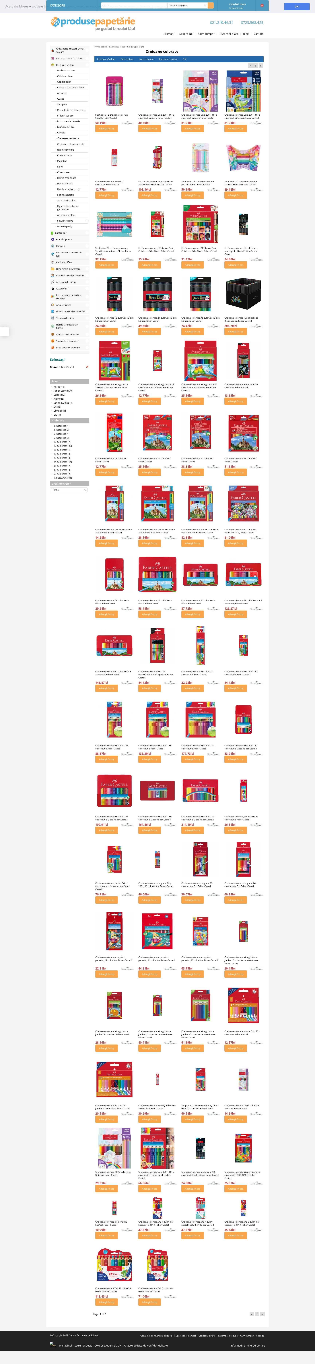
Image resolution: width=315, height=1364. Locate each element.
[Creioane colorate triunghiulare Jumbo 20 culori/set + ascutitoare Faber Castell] (157, 1005)
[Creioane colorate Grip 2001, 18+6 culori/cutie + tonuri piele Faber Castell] (157, 1148)
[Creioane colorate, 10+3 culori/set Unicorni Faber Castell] (243, 1080)
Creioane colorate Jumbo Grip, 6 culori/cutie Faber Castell (241, 818)
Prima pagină (100, 46)
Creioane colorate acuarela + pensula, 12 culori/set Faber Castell (113, 959)
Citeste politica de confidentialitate (146, 1345)
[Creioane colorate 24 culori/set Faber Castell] (157, 432)
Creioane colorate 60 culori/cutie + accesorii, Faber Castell (113, 673)
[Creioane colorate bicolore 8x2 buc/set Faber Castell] (114, 1208)
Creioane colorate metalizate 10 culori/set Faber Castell (241, 386)
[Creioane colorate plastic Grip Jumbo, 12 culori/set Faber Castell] (114, 1079)
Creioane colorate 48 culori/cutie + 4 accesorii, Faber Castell (243, 602)
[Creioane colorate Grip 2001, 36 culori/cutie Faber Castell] (157, 720)
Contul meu (237, 3)
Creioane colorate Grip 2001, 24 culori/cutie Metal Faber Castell (112, 818)
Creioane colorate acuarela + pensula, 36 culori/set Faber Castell (199, 959)
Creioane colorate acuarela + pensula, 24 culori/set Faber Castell (156, 959)
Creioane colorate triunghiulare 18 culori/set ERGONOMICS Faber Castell (242, 1175)
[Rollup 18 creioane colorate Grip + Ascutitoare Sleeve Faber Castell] (157, 157)
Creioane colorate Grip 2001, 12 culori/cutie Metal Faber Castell (241, 747)
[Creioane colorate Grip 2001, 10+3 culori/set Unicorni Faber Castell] (158, 91)
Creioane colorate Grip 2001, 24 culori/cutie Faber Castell (112, 747)
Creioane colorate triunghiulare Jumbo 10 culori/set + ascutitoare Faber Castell (241, 960)
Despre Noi (186, 33)
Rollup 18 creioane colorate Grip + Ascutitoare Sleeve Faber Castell (156, 183)
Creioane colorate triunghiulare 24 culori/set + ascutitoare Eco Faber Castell (199, 387)
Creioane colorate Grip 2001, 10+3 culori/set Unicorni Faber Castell (156, 116)
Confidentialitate (207, 1335)
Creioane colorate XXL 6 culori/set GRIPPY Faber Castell (155, 1290)
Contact (258, 33)
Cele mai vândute (106, 59)
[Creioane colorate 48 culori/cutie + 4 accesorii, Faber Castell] (243, 574)
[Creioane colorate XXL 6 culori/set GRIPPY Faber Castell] (157, 1264)
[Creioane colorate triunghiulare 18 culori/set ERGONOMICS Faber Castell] (244, 1148)
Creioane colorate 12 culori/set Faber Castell (111, 460)
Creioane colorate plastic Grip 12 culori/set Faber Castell (241, 1033)
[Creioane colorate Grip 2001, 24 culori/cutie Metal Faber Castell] (114, 790)
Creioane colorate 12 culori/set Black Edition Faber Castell (114, 319)
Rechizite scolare (117, 46)
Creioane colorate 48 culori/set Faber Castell (240, 460)
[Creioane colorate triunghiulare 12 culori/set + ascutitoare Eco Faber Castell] (157, 360)
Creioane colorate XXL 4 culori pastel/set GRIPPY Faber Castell (197, 1223)
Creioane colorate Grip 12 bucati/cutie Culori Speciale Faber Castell (155, 674)
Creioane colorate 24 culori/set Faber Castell (154, 460)
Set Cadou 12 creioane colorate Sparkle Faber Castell (111, 116)
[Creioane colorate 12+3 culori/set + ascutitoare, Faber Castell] (114, 503)
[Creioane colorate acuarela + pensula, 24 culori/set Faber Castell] (157, 931)
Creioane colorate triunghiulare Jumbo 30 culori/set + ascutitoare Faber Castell (198, 1034)
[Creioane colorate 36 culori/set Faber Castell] (200, 432)
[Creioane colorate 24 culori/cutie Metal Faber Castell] (157, 574)
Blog (246, 33)
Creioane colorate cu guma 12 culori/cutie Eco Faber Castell (197, 885)
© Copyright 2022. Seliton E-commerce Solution (74, 1335)
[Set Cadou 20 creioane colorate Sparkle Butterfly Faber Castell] (243, 157)
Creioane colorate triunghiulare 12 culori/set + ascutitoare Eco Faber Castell (156, 387)
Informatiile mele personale (247, 1345)
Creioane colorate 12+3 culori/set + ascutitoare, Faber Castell (113, 531)
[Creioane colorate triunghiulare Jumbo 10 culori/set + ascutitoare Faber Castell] (243, 931)
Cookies (260, 1335)
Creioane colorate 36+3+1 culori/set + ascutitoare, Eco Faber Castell (200, 531)
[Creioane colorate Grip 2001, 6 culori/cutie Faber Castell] (200, 645)
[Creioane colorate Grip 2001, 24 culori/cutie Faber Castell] (114, 720)
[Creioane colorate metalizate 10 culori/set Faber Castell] (243, 360)
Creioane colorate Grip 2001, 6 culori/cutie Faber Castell (197, 673)
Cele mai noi (127, 59)
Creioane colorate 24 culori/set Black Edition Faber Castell (157, 319)
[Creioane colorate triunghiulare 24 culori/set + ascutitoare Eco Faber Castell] (200, 361)
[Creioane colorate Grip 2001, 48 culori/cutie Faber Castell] (200, 720)
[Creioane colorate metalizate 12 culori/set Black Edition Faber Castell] (200, 1148)
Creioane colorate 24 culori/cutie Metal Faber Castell (155, 602)
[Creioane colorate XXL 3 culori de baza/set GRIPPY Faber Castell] (243, 1208)
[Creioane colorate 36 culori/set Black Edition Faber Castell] (200, 294)
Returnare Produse (228, 1335)
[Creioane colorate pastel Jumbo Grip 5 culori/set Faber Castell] (157, 1079)
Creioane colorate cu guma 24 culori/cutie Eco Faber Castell (240, 885)
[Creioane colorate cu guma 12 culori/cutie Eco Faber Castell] (200, 859)
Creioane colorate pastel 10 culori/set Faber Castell (109, 183)
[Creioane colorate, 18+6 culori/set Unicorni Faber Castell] (114, 1148)
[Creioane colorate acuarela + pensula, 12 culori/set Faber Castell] (114, 931)
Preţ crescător (146, 59)
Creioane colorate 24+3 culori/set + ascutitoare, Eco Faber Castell (156, 531)
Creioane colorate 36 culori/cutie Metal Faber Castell (198, 602)
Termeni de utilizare (161, 1335)
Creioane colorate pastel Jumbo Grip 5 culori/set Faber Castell (157, 1107)
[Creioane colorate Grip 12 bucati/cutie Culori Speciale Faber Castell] (157, 645)
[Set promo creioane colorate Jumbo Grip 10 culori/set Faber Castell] (200, 1079)
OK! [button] (297, 6)
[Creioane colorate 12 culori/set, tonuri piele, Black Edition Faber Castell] (243, 224)
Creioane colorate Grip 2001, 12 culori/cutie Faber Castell (241, 673)
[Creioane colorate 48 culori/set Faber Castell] (243, 432)
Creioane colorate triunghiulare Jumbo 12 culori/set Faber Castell (112, 1033)
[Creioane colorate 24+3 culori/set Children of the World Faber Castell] (200, 224)
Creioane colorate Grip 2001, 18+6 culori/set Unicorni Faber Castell (199, 116)
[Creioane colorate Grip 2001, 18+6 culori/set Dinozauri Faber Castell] (243, 91)
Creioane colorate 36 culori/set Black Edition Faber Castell (200, 319)
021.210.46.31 (221, 22)
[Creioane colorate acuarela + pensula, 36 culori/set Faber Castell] (200, 931)
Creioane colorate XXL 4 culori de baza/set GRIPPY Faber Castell (155, 1223)
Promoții (169, 33)
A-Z (184, 59)
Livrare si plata (229, 33)
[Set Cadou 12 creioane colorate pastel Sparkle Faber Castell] (200, 157)
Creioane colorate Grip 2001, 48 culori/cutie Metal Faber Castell (198, 818)
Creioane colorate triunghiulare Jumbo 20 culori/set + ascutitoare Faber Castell (155, 1034)
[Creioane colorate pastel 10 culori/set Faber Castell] (114, 157)
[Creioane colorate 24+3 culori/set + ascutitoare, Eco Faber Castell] (157, 503)
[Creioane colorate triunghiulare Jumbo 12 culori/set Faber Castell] (114, 1005)
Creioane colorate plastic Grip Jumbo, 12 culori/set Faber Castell (112, 1107)
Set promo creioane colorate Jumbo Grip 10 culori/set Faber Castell (199, 1107)
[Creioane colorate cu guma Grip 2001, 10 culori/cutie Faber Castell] (158, 859)
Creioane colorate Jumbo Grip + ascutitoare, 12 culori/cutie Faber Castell (112, 886)
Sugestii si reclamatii (185, 1335)
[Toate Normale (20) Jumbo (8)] (69, 489)
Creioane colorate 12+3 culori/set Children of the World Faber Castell (156, 249)
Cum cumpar (206, 33)
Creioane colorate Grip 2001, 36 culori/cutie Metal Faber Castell (155, 818)
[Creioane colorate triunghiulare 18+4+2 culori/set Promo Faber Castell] (114, 360)
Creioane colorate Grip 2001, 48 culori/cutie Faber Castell (198, 747)
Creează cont (236, 7)
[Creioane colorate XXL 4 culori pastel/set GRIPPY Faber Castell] (201, 1208)
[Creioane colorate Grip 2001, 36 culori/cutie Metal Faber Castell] (157, 790)
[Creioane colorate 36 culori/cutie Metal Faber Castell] (200, 574)
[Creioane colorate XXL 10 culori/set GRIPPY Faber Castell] (114, 1264)
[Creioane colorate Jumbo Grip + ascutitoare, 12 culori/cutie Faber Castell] (114, 859)
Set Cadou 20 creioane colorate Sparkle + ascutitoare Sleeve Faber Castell (113, 251)
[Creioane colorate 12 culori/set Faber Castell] (114, 432)
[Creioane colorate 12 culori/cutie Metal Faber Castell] (114, 574)
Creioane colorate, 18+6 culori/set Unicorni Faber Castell (113, 1173)
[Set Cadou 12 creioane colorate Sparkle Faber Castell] (114, 91)
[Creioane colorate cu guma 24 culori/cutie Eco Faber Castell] (243, 859)
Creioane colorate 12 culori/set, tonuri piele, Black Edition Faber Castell (240, 251)
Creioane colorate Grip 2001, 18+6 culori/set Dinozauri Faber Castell (242, 116)
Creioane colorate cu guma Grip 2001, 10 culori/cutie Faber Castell (156, 885)
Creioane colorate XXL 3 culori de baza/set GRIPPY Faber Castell (241, 1223)
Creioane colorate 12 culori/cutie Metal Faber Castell (112, 602)
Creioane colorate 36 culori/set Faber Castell (197, 460)
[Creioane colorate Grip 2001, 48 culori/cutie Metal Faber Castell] (200, 791)
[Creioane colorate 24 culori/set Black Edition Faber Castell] (157, 294)
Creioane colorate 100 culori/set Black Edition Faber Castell (241, 319)
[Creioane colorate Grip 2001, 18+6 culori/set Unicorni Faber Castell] (200, 91)
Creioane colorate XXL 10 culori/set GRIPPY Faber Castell (113, 1290)
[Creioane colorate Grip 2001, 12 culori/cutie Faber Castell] (243, 645)
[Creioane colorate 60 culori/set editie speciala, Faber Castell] (243, 503)
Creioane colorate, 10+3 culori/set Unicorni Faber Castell (242, 1107)
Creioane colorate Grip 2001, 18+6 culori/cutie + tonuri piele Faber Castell (156, 1175)
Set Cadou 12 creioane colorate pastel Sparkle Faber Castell (197, 183)
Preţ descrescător (168, 59)
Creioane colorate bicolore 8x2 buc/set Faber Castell (111, 1223)
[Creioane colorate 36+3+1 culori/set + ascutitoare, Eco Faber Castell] (200, 503)
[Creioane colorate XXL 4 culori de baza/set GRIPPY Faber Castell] (158, 1208)
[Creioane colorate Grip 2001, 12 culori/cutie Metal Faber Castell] (244, 719)
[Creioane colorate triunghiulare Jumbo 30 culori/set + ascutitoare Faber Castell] (200, 1005)
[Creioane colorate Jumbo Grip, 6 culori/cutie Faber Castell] (243, 790)
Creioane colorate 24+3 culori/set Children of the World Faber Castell (199, 249)
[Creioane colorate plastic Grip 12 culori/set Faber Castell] (243, 1005)
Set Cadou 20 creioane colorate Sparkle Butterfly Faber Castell (240, 183)
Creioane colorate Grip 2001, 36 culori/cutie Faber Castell (155, 747)
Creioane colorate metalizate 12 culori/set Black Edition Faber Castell (200, 1173)
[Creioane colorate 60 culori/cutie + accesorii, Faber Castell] (114, 645)
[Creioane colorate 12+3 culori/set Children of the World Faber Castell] (157, 224)
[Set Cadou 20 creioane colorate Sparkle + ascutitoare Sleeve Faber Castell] (114, 224)
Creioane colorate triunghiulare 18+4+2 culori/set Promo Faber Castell (111, 387)
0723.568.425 (252, 22)
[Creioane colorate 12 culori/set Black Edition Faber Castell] (114, 294)
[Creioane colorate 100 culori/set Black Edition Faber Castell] (243, 294)
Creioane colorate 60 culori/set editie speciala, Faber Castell (240, 531)
